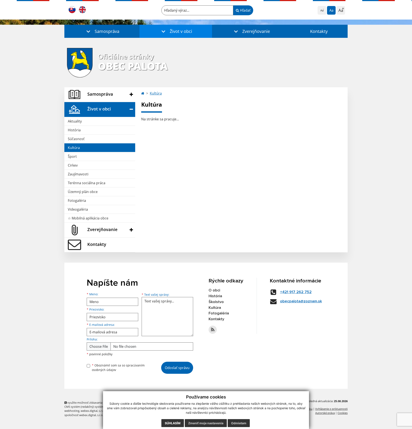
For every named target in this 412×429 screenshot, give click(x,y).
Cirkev (73, 165)
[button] (101, 31)
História (74, 130)
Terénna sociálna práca (86, 183)
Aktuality (75, 121)
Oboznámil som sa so (118, 367)
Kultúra (74, 147)
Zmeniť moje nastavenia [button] (205, 423)
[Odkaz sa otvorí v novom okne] (213, 330)
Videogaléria (78, 209)
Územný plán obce (83, 191)
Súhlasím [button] (172, 423)
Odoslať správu (177, 367)
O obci (214, 290)
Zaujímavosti (78, 174)
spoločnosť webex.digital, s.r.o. (83, 415)
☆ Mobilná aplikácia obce (88, 218)
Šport (72, 156)
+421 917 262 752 (296, 292)
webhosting (71, 411)
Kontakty (319, 31)
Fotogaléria (77, 200)
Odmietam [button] (238, 423)
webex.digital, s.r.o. (93, 411)
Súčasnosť (76, 138)
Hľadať (245, 10)
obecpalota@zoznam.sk (301, 301)
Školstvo (216, 302)
